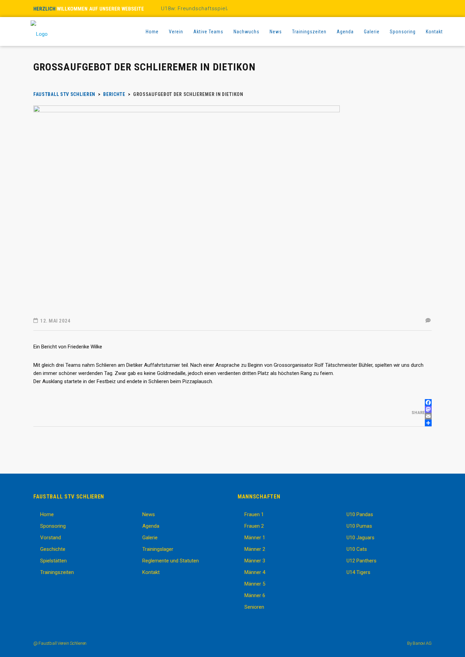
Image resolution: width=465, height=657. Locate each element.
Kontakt (151, 572)
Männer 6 (254, 595)
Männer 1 (254, 538)
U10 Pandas (360, 514)
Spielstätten (53, 561)
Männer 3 (254, 561)
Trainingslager (157, 549)
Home (47, 514)
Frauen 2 (254, 526)
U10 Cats (357, 549)
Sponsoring (53, 526)
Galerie (150, 538)
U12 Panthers (361, 561)
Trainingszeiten (57, 572)
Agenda (150, 526)
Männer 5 (254, 584)
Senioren (254, 607)
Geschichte (52, 549)
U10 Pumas (359, 526)
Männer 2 (254, 549)
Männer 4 (254, 572)
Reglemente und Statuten (170, 561)
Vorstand (50, 538)
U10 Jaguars (360, 538)
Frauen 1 (254, 514)
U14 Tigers (358, 572)
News (148, 514)
